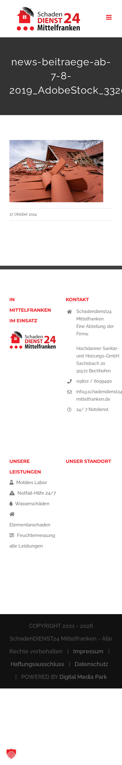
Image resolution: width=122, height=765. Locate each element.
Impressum (88, 651)
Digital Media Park (83, 677)
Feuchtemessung (35, 535)
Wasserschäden (31, 503)
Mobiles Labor (31, 482)
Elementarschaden (29, 525)
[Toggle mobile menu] (109, 17)
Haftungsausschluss (37, 664)
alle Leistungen (26, 546)
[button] (11, 754)
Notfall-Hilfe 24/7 (36, 493)
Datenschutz (91, 664)
